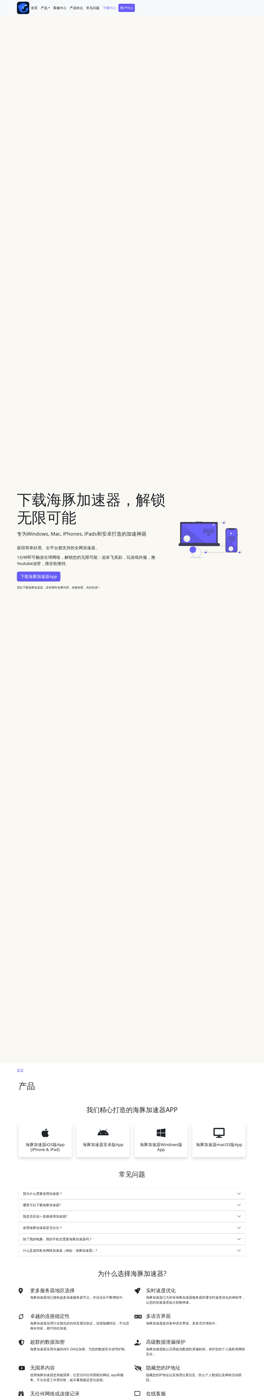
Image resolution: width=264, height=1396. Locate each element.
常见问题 (92, 8)
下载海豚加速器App (38, 576)
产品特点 (76, 8)
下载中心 (109, 8)
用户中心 (126, 8)
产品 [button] (44, 8)
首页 (34, 8)
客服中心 (59, 8)
